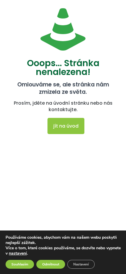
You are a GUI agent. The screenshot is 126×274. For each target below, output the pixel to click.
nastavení (18, 253)
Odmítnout (50, 264)
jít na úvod (66, 126)
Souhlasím (19, 264)
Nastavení (81, 264)
